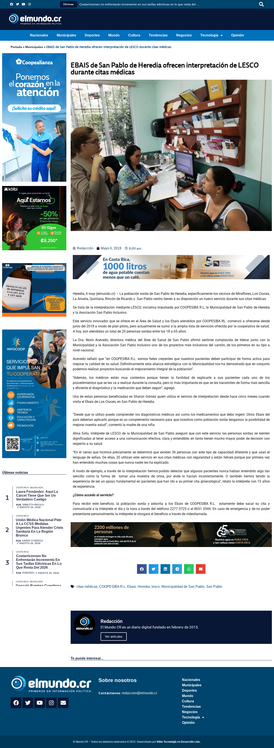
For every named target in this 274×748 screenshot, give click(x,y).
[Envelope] (63, 702)
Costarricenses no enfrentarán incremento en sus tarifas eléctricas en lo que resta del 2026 (141, 4)
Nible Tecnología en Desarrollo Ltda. (178, 741)
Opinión (237, 35)
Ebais (131, 586)
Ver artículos (113, 636)
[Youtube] (24, 4)
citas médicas (87, 586)
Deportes (92, 35)
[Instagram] (30, 4)
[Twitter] (18, 4)
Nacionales (39, 35)
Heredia (144, 586)
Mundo (114, 35)
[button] (261, 4)
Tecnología (209, 35)
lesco (156, 586)
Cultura (134, 35)
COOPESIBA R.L (112, 586)
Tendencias (158, 35)
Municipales (66, 35)
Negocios (184, 35)
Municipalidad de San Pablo (182, 586)
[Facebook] (12, 4)
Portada (16, 47)
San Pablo (214, 586)
